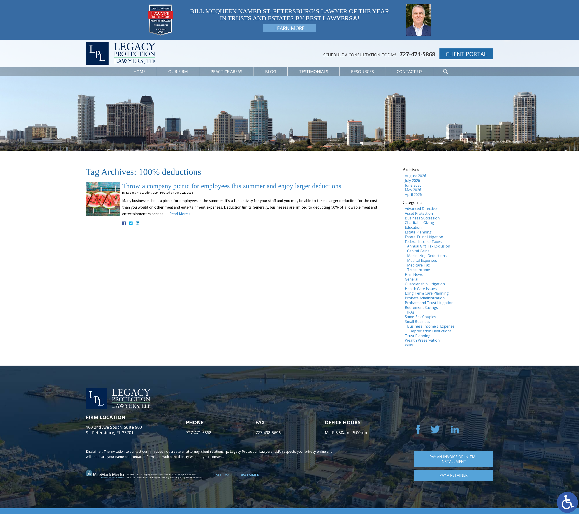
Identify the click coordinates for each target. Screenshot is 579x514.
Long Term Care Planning (427, 293)
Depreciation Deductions (430, 330)
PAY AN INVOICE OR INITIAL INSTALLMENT (453, 459)
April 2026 (413, 194)
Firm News (414, 274)
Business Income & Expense (430, 326)
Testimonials (313, 71)
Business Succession (422, 218)
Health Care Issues (421, 288)
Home (139, 71)
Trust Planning (417, 335)
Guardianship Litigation (425, 283)
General (411, 279)
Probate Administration (425, 297)
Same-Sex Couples (420, 316)
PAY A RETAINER (453, 475)
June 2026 (413, 185)
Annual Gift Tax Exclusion (428, 246)
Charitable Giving (419, 222)
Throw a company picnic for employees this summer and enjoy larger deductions (231, 186)
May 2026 (413, 189)
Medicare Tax (418, 265)
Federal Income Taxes (423, 241)
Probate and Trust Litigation (429, 302)
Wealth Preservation (422, 340)
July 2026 (412, 180)
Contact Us (409, 71)
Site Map (224, 474)
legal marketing (161, 477)
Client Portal (466, 54)
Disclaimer (249, 474)
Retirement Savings (421, 307)
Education (413, 227)
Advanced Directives (422, 208)
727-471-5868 (417, 54)
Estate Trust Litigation (424, 236)
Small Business (417, 321)
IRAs (411, 312)
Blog (270, 71)
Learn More (289, 28)
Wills (409, 345)
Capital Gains (418, 250)
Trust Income (418, 269)
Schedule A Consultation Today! (359, 54)
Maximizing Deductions (427, 255)
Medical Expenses (422, 260)
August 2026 (415, 175)
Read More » (179, 213)
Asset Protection (419, 213)
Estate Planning (418, 232)
